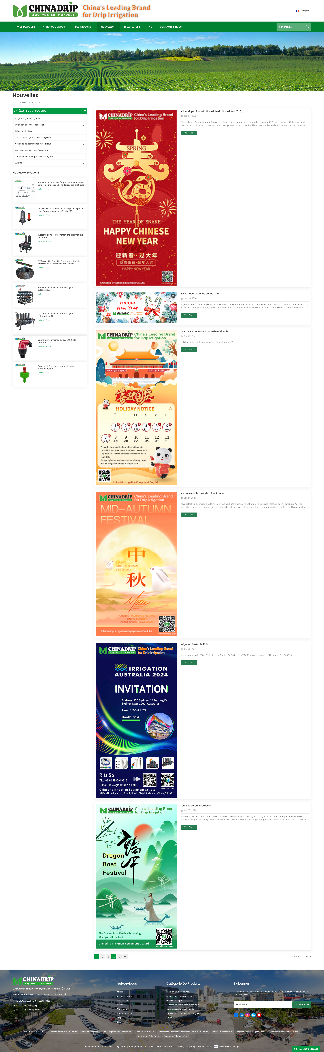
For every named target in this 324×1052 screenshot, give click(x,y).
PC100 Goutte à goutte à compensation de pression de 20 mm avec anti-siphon (59, 262)
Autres (18, 162)
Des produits (83, 27)
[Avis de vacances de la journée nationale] (136, 484)
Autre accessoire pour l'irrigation (31, 150)
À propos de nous (54, 27)
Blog (119, 1022)
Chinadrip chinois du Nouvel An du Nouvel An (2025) (211, 111)
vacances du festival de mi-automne (202, 493)
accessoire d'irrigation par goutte (283, 1031)
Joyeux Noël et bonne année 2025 (200, 293)
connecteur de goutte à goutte (62, 1031)
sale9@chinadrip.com (32, 1005)
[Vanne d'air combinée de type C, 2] (25, 348)
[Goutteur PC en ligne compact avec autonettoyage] (25, 374)
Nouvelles (107, 27)
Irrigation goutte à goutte (27, 118)
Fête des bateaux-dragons (196, 805)
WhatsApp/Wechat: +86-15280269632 (33, 1001)
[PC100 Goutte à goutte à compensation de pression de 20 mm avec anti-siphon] (25, 269)
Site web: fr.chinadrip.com (27, 1010)
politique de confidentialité (201, 1046)
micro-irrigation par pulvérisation (117, 1031)
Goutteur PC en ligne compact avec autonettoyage (56, 367)
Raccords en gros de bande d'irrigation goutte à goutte (183, 1031)
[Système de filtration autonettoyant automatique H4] (25, 295)
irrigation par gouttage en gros (250, 1031)
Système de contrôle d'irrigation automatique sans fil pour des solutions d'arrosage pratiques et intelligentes (61, 183)
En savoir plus (43, 189)
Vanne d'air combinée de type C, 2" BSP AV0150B (57, 341)
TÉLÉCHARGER (132, 27)
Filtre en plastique (24, 131)
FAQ (150, 27)
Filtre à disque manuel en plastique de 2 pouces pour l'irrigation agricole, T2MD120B (61, 210)
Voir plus (188, 132)
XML (186, 1046)
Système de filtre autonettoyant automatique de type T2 (60, 236)
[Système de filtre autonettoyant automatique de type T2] (25, 243)
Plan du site (122, 1009)
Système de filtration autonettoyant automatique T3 (56, 314)
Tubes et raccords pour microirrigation (34, 156)
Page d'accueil (25, 27)
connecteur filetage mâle (175, 1036)
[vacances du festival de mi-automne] (136, 635)
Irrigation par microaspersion (29, 124)
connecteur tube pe (145, 1031)
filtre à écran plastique (222, 1031)
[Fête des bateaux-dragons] (136, 948)
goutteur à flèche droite (148, 1036)
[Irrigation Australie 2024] (136, 797)
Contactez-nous (171, 27)
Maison (120, 992)
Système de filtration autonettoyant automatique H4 (56, 288)
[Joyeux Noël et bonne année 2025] (136, 322)
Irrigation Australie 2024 (194, 644)
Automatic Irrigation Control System (33, 137)
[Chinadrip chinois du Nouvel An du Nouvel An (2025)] (136, 285)
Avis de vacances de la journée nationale (204, 331)
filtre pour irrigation (90, 1031)
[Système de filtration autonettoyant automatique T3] (25, 321)
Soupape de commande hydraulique (33, 143)
